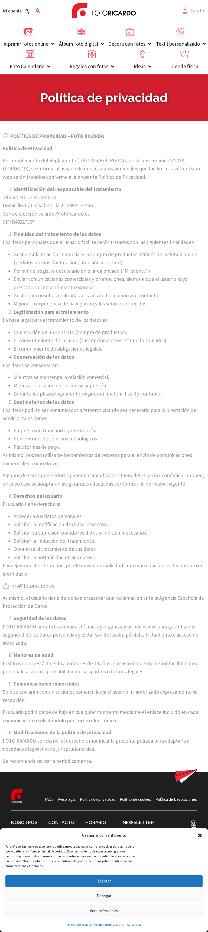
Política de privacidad (109, 925)
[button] (200, 835)
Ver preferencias (104, 910)
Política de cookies (79, 925)
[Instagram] (194, 823)
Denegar (104, 895)
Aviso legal (134, 925)
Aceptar (104, 881)
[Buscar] (37, 10)
